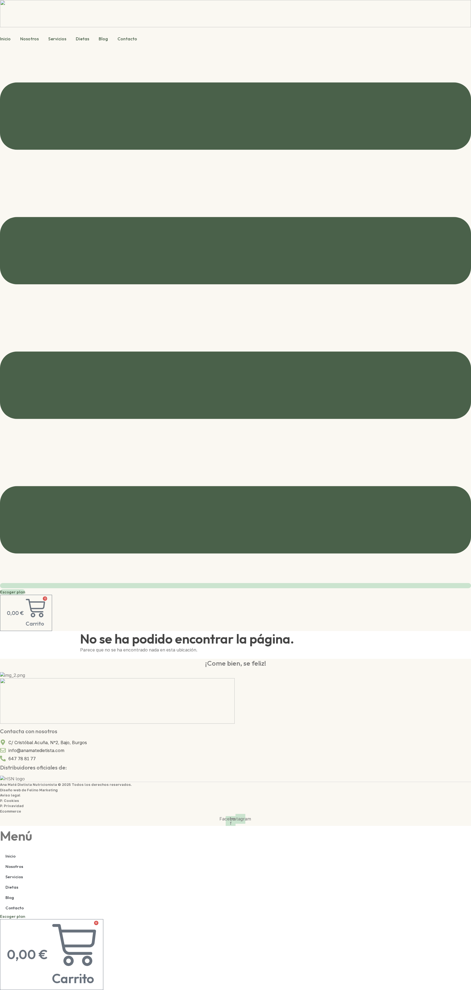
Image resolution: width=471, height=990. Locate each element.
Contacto (127, 38)
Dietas (82, 38)
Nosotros (29, 38)
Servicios (57, 38)
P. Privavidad (12, 806)
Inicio (5, 38)
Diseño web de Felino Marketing (29, 790)
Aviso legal (10, 795)
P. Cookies (9, 800)
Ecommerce (10, 811)
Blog (103, 38)
